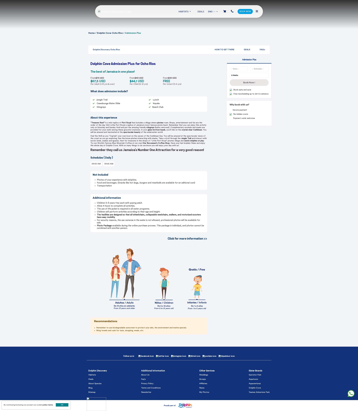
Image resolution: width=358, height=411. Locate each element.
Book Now (245, 11)
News (201, 388)
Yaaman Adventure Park (259, 392)
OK (62, 405)
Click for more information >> (187, 239)
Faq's (143, 379)
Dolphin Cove (255, 388)
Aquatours (253, 379)
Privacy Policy (147, 384)
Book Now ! (249, 82)
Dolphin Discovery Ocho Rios (106, 50)
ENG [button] (210, 11)
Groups (202, 379)
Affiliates (203, 384)
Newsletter (146, 392)
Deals (200, 11)
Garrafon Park (255, 375)
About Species (95, 384)
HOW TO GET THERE (224, 50)
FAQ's (262, 50)
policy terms (48, 405)
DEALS (247, 50)
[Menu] (257, 11)
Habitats (92, 375)
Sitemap (92, 392)
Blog (90, 388)
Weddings (203, 375)
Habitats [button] (183, 11)
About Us (145, 375)
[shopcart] (224, 11)
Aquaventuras (255, 384)
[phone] (232, 11)
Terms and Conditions (151, 388)
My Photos (204, 392)
